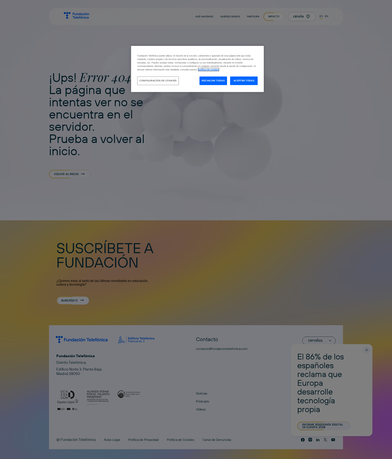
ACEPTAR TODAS (244, 80)
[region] (197, 69)
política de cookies (208, 69)
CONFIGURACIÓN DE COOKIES (158, 80)
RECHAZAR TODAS (213, 80)
